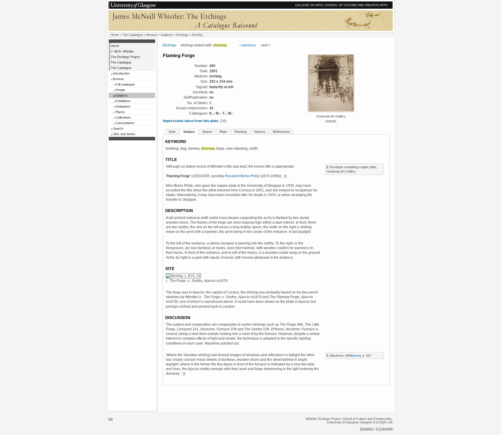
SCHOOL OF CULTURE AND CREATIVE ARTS (356, 5)
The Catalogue (132, 35)
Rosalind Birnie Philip (242, 176)
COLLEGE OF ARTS (309, 5)
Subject (189, 131)
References (281, 131)
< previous (247, 45)
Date (172, 131)
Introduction (121, 73)
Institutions (122, 106)
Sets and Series (124, 134)
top (110, 418)
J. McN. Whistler (122, 51)
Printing (241, 131)
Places (120, 112)
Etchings (182, 35)
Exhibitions (122, 101)
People (120, 90)
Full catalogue (125, 84)
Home (114, 35)
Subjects (121, 95)
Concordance (125, 123)
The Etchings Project (125, 57)
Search (118, 128)
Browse (118, 79)
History (259, 131)
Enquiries (366, 428)
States (207, 131)
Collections (123, 117)
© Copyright (384, 428)
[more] (356, 355)
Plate (223, 131)
